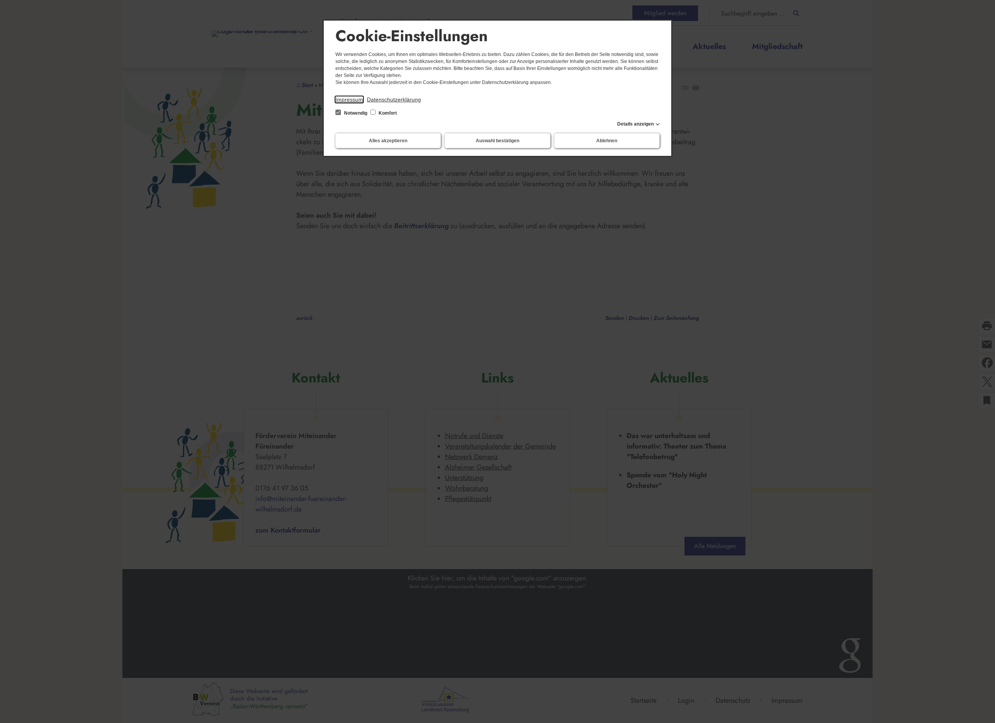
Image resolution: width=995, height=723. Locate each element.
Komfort (387, 113)
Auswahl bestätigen (497, 140)
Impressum (349, 99)
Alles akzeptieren (388, 140)
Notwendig (355, 113)
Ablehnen (606, 140)
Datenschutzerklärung (394, 99)
